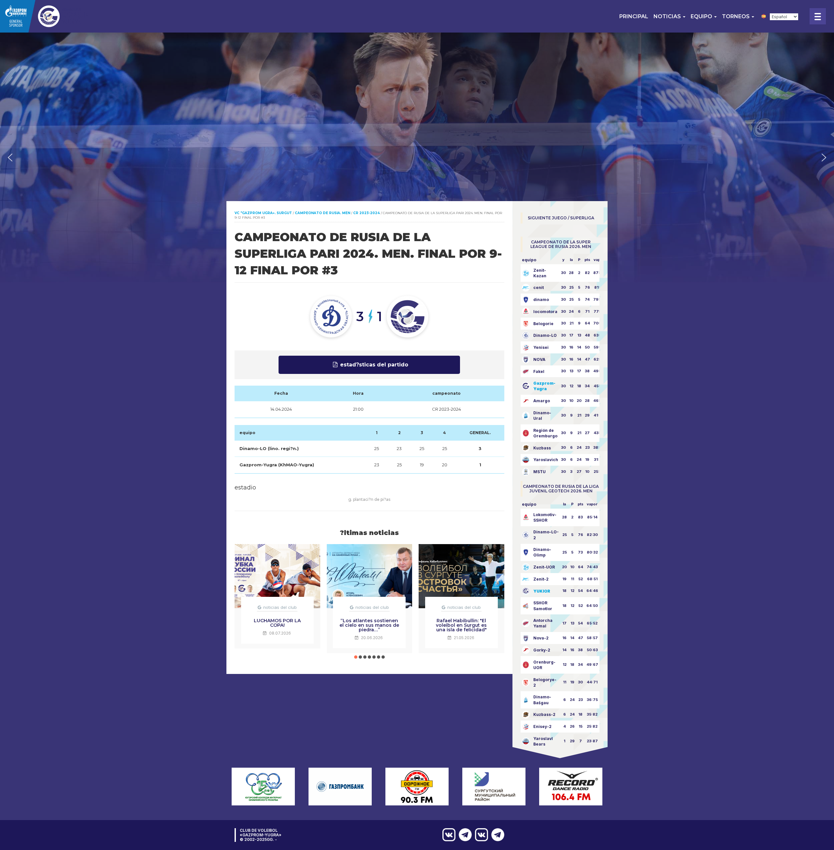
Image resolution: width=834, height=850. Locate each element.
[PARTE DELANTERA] (496, 834)
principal (633, 16)
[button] (10, 157)
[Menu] (818, 16)
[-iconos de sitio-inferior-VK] (480, 834)
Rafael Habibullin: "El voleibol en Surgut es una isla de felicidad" (461, 625)
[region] (417, 157)
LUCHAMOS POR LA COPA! (277, 622)
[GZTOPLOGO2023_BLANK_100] (45, 16)
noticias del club (280, 607)
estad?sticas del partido (374, 365)
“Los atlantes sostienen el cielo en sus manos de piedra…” (369, 625)
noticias (668, 16)
